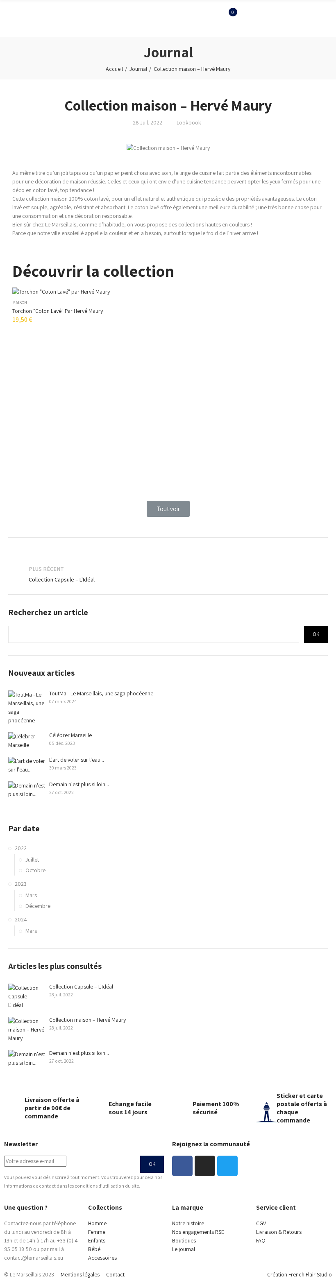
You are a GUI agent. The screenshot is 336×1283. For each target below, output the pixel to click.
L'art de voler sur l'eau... (76, 759)
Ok (316, 634)
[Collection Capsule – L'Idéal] (26, 996)
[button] (168, 509)
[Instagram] (205, 1166)
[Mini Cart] (228, 18)
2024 (21, 919)
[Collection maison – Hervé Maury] (26, 1030)
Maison (19, 302)
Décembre (37, 906)
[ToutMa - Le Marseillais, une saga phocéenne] (26, 707)
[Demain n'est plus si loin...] (26, 790)
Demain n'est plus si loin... (79, 784)
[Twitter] (227, 1166)
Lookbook (189, 122)
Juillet (32, 859)
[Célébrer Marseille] (26, 740)
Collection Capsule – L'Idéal (81, 986)
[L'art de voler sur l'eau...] (26, 765)
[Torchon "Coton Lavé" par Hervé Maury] (168, 291)
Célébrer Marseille (70, 735)
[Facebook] (182, 1166)
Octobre (35, 870)
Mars (31, 895)
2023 (21, 883)
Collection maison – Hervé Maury (87, 1019)
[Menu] (4, 18)
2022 (21, 848)
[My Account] (228, 31)
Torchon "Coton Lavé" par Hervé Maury (57, 311)
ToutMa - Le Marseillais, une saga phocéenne (101, 693)
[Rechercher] (228, 6)
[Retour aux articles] (168, 575)
